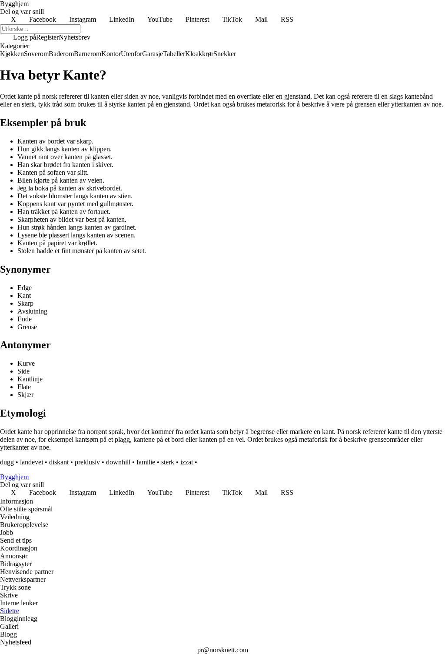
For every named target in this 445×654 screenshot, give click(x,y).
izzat (186, 462)
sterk (167, 462)
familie (145, 462)
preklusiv (87, 462)
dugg (7, 462)
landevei (31, 462)
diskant (59, 462)
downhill (118, 462)
